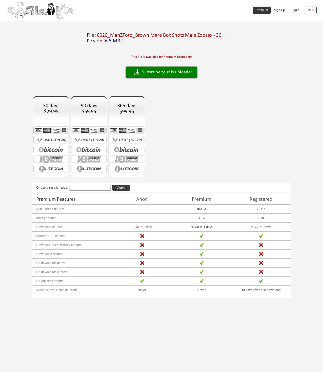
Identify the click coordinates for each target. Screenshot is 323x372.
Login (295, 10)
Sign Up (279, 10)
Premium (262, 10)
